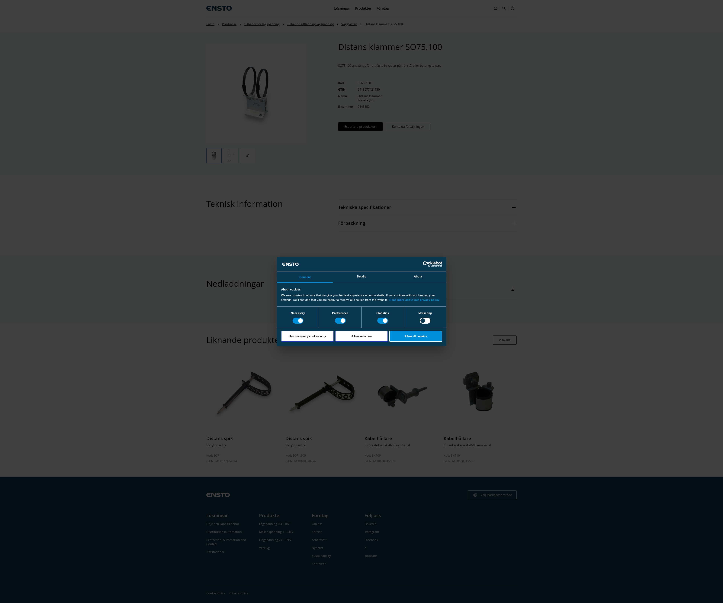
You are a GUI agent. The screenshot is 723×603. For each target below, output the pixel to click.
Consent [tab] (305, 277)
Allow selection (361, 336)
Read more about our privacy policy (414, 299)
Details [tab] (361, 276)
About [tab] (418, 276)
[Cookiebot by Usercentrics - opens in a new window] (425, 264)
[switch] (340, 321)
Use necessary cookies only (307, 336)
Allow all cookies (415, 336)
